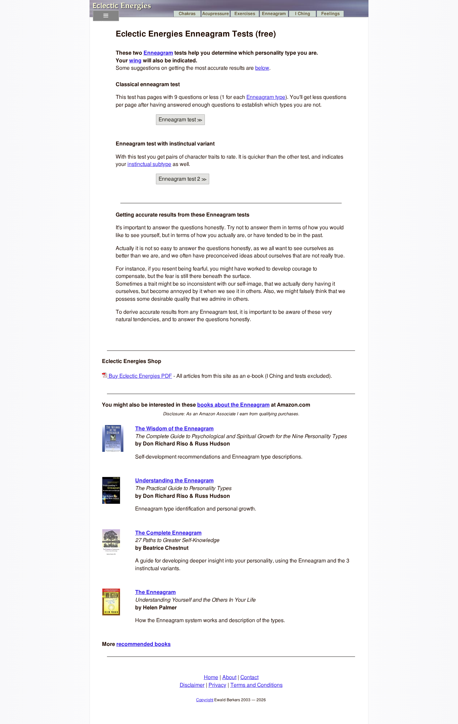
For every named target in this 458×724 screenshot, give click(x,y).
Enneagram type (265, 97)
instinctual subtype (149, 164)
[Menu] (106, 15)
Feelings (330, 14)
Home (211, 677)
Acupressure (215, 14)
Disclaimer (192, 685)
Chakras (187, 14)
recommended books (143, 644)
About (229, 677)
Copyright (204, 700)
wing (135, 60)
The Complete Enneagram (168, 533)
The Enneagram (155, 592)
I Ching (302, 14)
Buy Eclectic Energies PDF (139, 376)
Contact (249, 677)
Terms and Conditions (256, 685)
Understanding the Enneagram (174, 480)
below (262, 68)
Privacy (217, 685)
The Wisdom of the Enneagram (174, 428)
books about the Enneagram (233, 405)
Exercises (244, 14)
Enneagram (274, 14)
